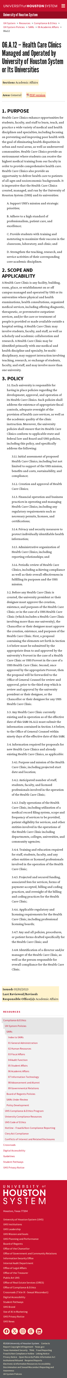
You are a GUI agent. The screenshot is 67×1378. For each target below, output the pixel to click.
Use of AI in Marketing (15, 1311)
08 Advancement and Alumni (24, 1082)
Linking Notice (42, 1353)
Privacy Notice (10, 1357)
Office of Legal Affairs (15, 1268)
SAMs (31, 27)
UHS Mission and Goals (15, 1234)
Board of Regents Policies (21, 1093)
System (9, 23)
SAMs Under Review (17, 1099)
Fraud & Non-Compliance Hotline (18, 1353)
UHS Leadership (12, 1229)
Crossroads (9, 1144)
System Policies (14, 27)
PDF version (37, 95)
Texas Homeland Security (15, 1350)
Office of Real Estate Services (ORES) (23, 1282)
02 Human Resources (19, 1048)
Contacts (45, 1343)
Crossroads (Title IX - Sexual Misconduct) (25, 1292)
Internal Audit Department (18, 1263)
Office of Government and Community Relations (30, 1253)
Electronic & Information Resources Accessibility (27, 1363)
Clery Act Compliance (17, 1133)
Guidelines (9, 1156)
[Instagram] (23, 1331)
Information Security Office (18, 1258)
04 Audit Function (17, 1059)
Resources (24, 23)
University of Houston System (20, 14)
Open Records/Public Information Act (37, 1357)
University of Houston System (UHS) (23, 1219)
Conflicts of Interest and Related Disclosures (30, 1139)
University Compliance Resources (23, 1116)
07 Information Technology (23, 1076)
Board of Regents (13, 1243)
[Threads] (31, 1331)
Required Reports (33, 1360)
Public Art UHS (11, 1277)
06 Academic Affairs (48, 27)
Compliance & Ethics (45, 23)
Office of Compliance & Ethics (19, 1287)
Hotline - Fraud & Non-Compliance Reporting (30, 1127)
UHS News (8, 1321)
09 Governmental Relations (23, 1088)
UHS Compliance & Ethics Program (24, 1110)
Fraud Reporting (44, 1350)
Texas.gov (40, 1346)
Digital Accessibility (14, 1150)
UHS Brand (9, 1306)
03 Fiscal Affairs (16, 1054)
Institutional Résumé (13, 1360)
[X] (14, 1331)
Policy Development (18, 1105)
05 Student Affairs (18, 1065)
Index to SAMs (16, 1037)
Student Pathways (13, 1161)
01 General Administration (23, 1043)
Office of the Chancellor (16, 1248)
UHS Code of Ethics (15, 1122)
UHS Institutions (12, 1224)
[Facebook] (6, 1331)
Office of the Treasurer (15, 1272)
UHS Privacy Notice (13, 1167)
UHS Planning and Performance (21, 1238)
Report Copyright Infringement (18, 1346)
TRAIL (31, 1350)
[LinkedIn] (39, 1331)
